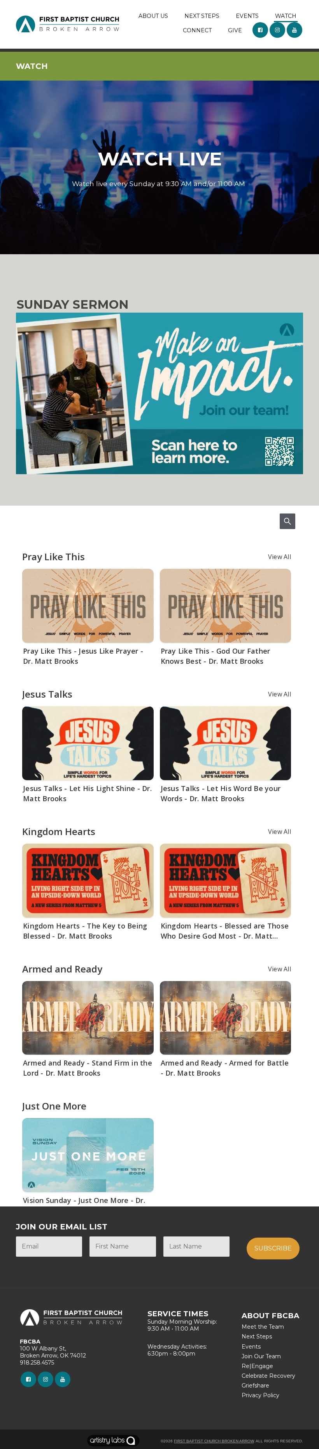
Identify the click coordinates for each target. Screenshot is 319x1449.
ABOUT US (153, 15)
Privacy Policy (260, 1395)
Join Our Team (261, 1356)
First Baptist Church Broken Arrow (214, 1441)
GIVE (235, 30)
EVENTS (247, 15)
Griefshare (255, 1385)
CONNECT (197, 30)
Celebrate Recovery (268, 1375)
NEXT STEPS (201, 15)
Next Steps (257, 1336)
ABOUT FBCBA (270, 1315)
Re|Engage (257, 1366)
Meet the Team (263, 1326)
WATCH (285, 15)
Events (251, 1346)
